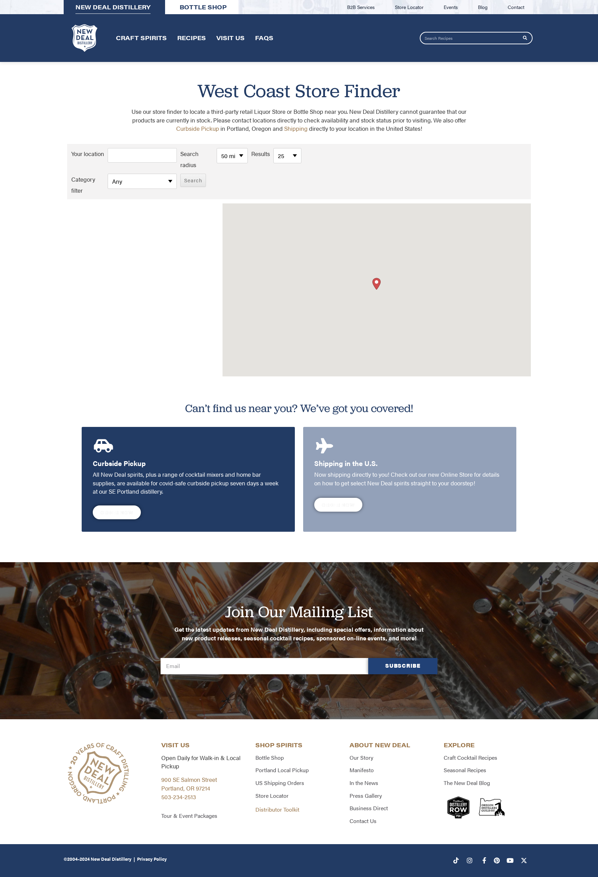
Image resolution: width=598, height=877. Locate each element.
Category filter (83, 184)
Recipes (191, 38)
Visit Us (230, 38)
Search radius (189, 159)
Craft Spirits (141, 38)
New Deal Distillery (111, 859)
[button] (376, 284)
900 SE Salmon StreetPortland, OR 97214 (189, 783)
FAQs (264, 38)
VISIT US (175, 745)
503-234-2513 (178, 797)
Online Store (457, 474)
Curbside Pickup (197, 128)
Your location (87, 153)
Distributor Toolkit (277, 809)
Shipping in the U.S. (346, 463)
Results (260, 153)
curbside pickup (208, 483)
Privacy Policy (152, 859)
